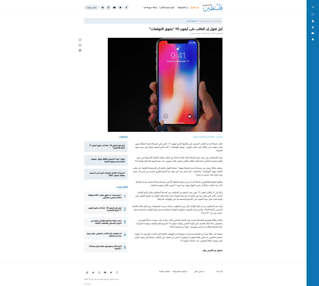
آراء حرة (219, 271)
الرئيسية (217, 21)
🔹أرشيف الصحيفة (181, 271)
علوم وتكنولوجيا (205, 21)
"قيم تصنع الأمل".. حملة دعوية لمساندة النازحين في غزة (165, 7)
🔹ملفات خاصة (165, 271)
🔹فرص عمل (200, 271)
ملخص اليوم (91, 7)
